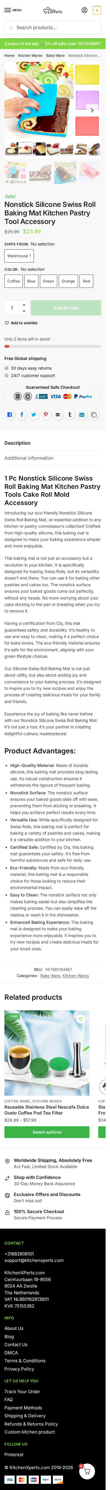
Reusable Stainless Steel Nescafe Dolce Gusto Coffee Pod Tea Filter (46, 1110)
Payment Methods (23, 1408)
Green (48, 281)
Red (86, 281)
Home (9, 55)
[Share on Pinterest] (45, 414)
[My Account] (84, 10)
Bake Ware (55, 55)
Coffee (13, 281)
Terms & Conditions (24, 1360)
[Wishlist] (80, 1019)
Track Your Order (22, 1391)
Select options (47, 1131)
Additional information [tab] (28, 458)
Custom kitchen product (29, 1432)
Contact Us (16, 1344)
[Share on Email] (58, 414)
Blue (31, 281)
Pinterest (13, 1454)
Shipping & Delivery (24, 1415)
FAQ (8, 1399)
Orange (68, 281)
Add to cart (66, 308)
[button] (24, 305)
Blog (9, 1336)
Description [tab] (17, 443)
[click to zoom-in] (52, 110)
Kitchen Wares (30, 55)
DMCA (11, 1353)
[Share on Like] (9, 414)
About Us (13, 1328)
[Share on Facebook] (21, 414)
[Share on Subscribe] (82, 414)
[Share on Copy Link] (94, 414)
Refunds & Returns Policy (31, 1424)
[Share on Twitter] (33, 414)
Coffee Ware (17, 1101)
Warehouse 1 (19, 255)
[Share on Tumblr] (70, 414)
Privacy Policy (19, 1369)
